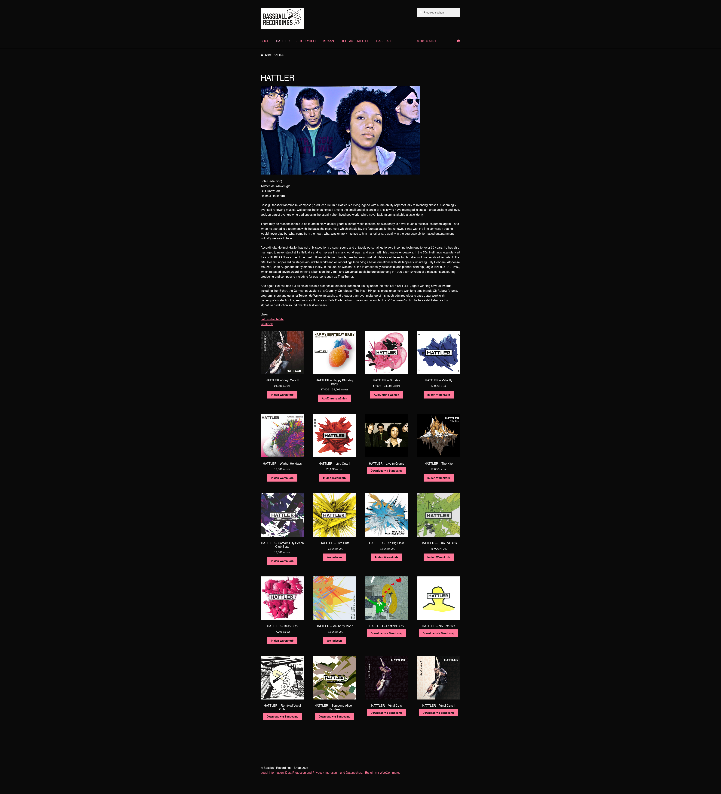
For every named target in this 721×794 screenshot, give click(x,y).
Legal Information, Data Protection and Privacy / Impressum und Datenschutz (312, 772)
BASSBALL (384, 41)
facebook (267, 324)
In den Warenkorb (282, 394)
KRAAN (328, 41)
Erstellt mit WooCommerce (382, 772)
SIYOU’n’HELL (306, 41)
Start (268, 55)
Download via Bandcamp (387, 470)
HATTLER (283, 41)
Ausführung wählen (334, 398)
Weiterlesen (334, 557)
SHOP (265, 41)
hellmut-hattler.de (272, 319)
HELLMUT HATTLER (355, 41)
